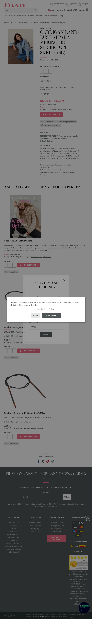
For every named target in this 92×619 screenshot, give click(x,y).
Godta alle (51, 315)
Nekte (35, 315)
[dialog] (46, 309)
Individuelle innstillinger (46, 309)
